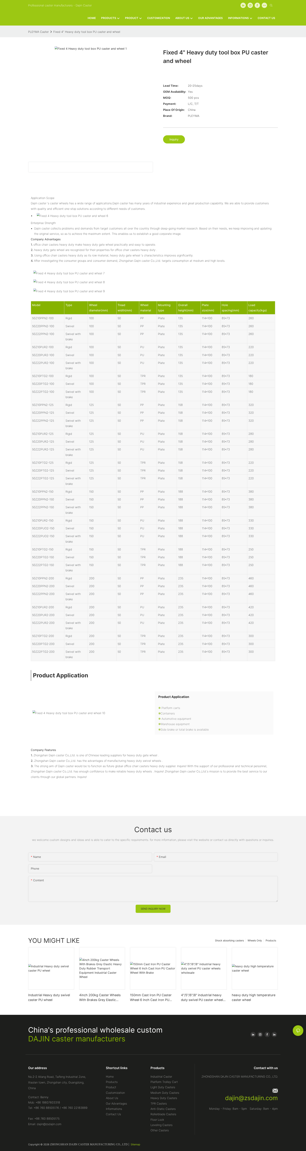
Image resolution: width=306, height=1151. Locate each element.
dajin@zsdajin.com (251, 1098)
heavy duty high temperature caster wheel (253, 997)
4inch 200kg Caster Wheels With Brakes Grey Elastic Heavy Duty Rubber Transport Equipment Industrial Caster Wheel (101, 997)
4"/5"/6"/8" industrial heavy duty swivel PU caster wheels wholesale (203, 997)
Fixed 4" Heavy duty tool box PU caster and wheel (86, 32)
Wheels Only (255, 940)
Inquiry (173, 139)
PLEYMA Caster (38, 32)
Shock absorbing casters (229, 940)
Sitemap (135, 1144)
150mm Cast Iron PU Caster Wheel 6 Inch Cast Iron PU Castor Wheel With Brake (151, 997)
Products (271, 940)
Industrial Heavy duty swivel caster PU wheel (49, 997)
